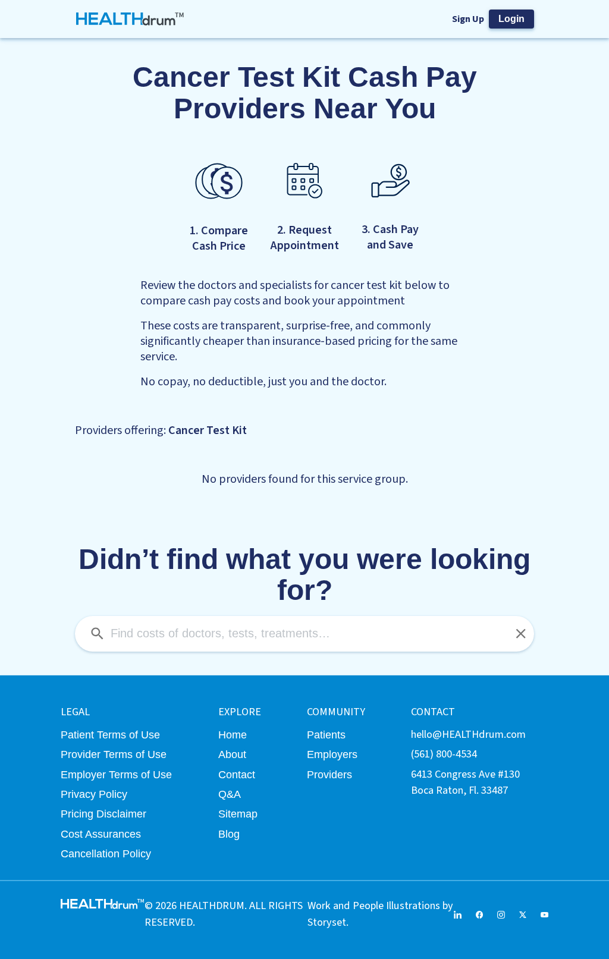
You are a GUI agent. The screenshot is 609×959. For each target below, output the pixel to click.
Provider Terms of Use (114, 754)
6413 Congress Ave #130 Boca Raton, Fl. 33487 (465, 782)
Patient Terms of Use (110, 734)
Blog (229, 834)
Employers (332, 754)
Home (232, 734)
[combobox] (304, 634)
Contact (236, 774)
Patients (326, 734)
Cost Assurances (101, 834)
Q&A (229, 794)
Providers (329, 774)
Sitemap (238, 813)
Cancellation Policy (106, 853)
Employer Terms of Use (116, 774)
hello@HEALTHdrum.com (468, 734)
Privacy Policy (94, 794)
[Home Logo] (130, 19)
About (232, 754)
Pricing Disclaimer (103, 813)
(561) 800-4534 (444, 754)
